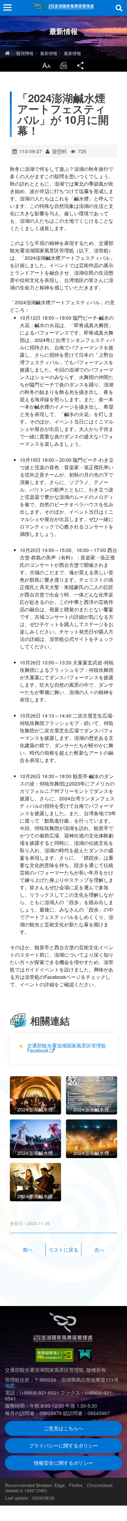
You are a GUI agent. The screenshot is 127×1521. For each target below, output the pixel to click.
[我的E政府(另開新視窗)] (85, 1355)
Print (63, 65)
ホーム (7, 53)
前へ (28, 1249)
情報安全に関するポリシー (63, 1462)
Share (81, 65)
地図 (10, 1385)
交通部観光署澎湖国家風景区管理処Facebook (66, 1048)
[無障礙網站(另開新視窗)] (54, 1355)
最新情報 (48, 53)
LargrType (46, 65)
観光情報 (25, 53)
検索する (119, 8)
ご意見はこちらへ (63, 1428)
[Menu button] (7, 7)
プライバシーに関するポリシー (63, 1445)
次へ (99, 1249)
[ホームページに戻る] (63, 7)
